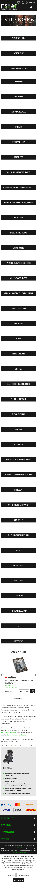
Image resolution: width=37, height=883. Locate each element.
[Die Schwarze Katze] (18, 135)
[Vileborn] (18, 423)
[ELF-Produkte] (18, 483)
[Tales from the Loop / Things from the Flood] (18, 468)
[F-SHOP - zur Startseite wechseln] (9, 7)
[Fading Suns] (18, 589)
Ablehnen (11, 875)
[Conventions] (18, 90)
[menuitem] (18, 2)
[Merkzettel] (18, 2)
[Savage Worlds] (18, 241)
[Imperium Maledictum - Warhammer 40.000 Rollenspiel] (18, 181)
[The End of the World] (18, 392)
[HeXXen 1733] (18, 150)
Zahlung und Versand (18, 852)
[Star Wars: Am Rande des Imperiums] (18, 256)
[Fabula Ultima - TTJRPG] (18, 226)
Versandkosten (18, 847)
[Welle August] (18, 46)
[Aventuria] (18, 120)
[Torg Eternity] (18, 513)
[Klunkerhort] (18, 75)
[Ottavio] (18, 332)
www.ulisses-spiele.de (8, 733)
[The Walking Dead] (18, 407)
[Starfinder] (18, 544)
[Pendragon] (18, 317)
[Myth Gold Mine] (18, 559)
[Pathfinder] (18, 362)
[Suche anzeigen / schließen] (30, 7)
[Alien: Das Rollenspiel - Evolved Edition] (18, 286)
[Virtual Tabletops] (18, 347)
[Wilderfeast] (18, 438)
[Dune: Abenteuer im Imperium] (18, 528)
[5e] (18, 619)
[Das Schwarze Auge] (18, 105)
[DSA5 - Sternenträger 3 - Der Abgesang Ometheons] (18, 665)
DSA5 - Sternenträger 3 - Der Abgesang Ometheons (17, 681)
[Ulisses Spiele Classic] (18, 604)
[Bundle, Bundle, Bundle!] (18, 62)
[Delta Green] (18, 211)
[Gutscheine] (18, 634)
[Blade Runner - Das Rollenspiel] (18, 377)
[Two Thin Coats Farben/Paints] (18, 498)
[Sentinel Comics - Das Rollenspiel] (18, 453)
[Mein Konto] (22, 2)
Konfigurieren (18, 880)
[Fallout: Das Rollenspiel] (18, 271)
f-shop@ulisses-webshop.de (16, 735)
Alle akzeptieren (23, 875)
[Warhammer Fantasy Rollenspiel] (18, 165)
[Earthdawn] (18, 574)
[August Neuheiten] (18, 31)
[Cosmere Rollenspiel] (18, 302)
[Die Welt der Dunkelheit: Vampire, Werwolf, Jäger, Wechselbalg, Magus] (18, 196)
